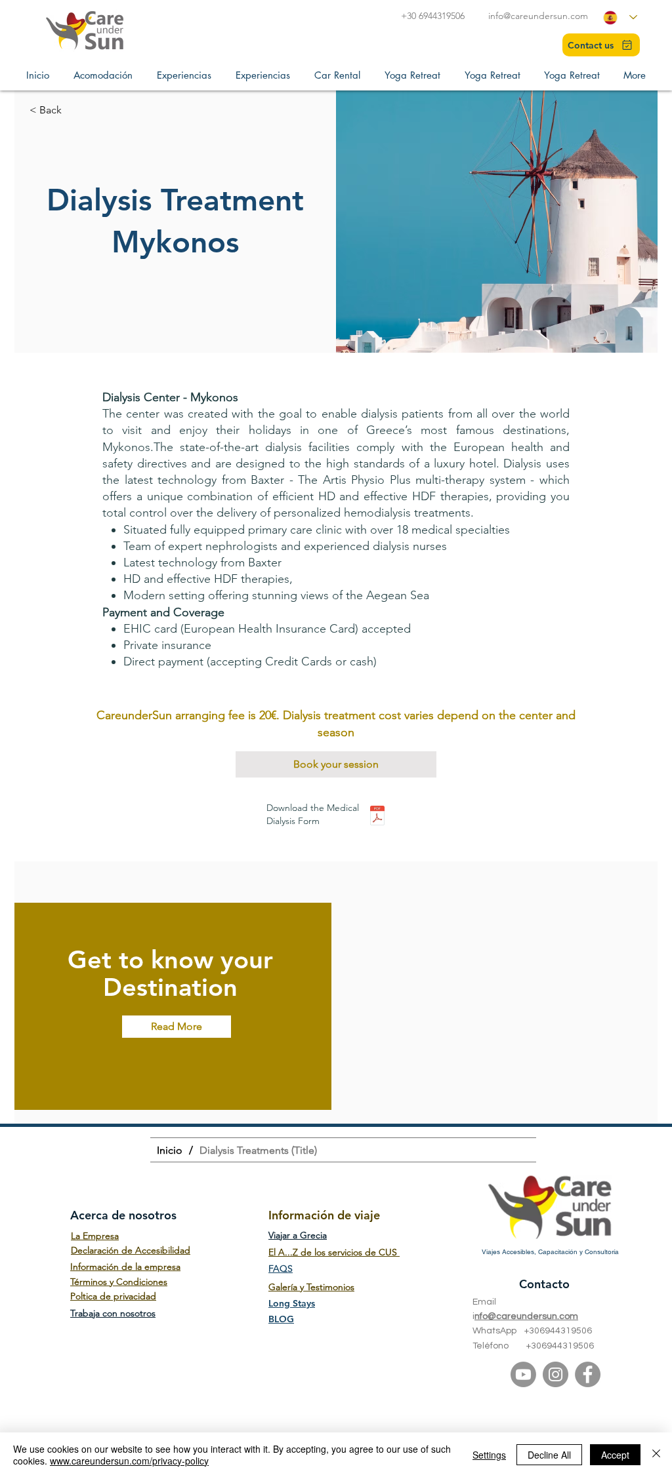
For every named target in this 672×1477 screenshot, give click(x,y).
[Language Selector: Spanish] (620, 17)
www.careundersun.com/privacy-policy (129, 1460)
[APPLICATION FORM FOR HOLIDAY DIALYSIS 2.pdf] (377, 817)
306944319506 (560, 1330)
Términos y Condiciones (118, 1282)
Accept (615, 1454)
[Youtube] (523, 1374)
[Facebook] (587, 1374)
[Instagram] (555, 1374)
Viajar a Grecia (297, 1235)
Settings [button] (489, 1454)
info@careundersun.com (538, 16)
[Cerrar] (656, 1455)
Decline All (549, 1454)
